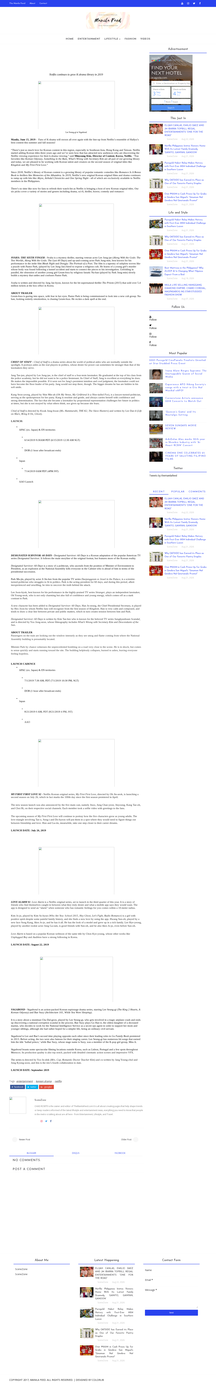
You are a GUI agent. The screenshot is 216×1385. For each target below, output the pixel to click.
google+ (48, 1087)
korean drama (44, 1081)
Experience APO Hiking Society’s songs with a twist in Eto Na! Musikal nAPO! (185, 387)
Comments (197, 491)
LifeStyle (111, 39)
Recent (159, 491)
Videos (145, 39)
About (32, 3)
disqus (75, 1153)
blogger (31, 1153)
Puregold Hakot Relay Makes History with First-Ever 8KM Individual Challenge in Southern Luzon (185, 166)
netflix (58, 1081)
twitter (33, 1087)
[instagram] (188, 3)
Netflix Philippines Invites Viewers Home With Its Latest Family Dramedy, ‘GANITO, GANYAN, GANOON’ (185, 149)
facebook (18, 1087)
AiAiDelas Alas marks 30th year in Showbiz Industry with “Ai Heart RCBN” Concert (185, 442)
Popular (178, 491)
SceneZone (40, 1100)
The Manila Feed (17, 3)
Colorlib (98, 1379)
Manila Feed (38, 1379)
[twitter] (194, 3)
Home (70, 39)
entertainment (24, 1081)
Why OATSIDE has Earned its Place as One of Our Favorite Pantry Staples (114, 1333)
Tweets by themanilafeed (163, 475)
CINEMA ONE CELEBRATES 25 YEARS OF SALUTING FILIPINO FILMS (185, 456)
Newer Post (24, 1139)
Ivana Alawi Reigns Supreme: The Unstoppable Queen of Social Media (186, 374)
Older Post (126, 1139)
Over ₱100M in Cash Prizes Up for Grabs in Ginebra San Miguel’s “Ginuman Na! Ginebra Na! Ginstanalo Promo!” (186, 197)
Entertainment (89, 39)
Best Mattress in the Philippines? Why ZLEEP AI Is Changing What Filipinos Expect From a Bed (184, 271)
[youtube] (182, 3)
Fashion (130, 39)
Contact (43, 3)
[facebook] (199, 3)
